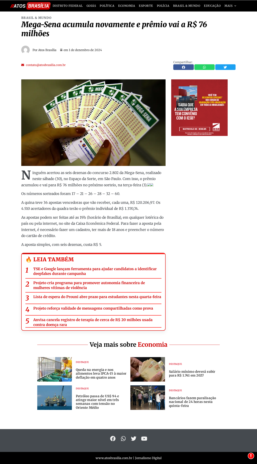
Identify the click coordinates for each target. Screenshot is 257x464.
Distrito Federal (68, 6)
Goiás (91, 6)
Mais (228, 6)
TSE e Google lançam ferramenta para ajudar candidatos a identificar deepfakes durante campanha (95, 271)
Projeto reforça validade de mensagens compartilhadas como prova (93, 308)
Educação (212, 6)
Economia (126, 6)
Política (107, 6)
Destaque (82, 362)
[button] (43, 65)
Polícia (163, 6)
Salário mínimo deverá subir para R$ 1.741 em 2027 (192, 373)
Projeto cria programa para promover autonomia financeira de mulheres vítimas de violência (89, 285)
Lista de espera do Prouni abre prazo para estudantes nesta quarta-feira (97, 297)
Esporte (146, 6)
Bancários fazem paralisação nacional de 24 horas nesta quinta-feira (192, 402)
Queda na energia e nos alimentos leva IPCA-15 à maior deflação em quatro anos (101, 374)
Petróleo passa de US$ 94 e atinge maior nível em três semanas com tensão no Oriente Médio (97, 402)
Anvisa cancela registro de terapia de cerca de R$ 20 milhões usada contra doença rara (93, 322)
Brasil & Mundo (186, 6)
